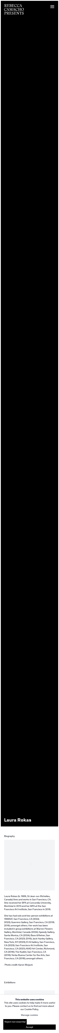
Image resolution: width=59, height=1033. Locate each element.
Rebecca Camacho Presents (14, 9)
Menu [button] (52, 6)
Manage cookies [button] (29, 1015)
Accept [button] (29, 1027)
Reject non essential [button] (15, 1021)
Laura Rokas (17, 819)
